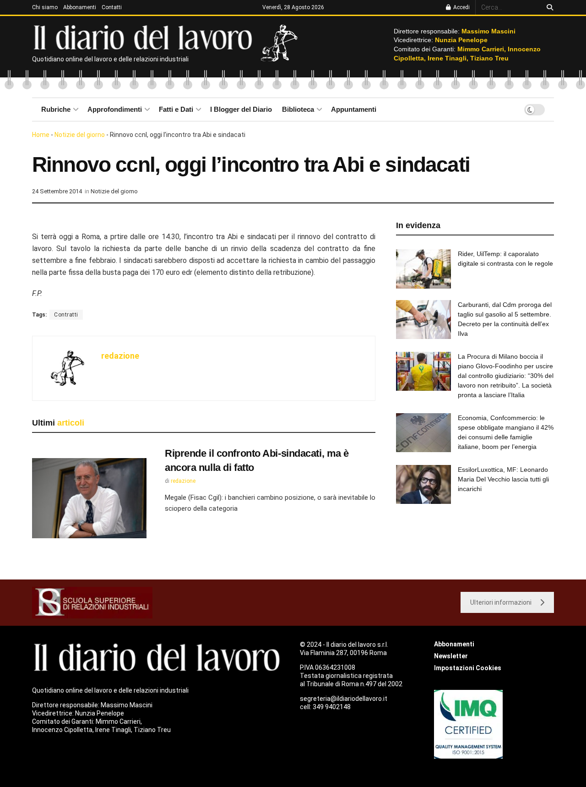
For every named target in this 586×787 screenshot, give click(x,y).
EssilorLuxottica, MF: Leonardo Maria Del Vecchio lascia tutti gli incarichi (503, 479)
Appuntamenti (353, 109)
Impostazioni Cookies (467, 668)
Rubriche (56, 109)
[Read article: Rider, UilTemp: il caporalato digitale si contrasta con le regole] (423, 269)
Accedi (461, 7)
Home (40, 134)
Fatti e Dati (176, 109)
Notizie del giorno (79, 134)
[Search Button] (548, 7)
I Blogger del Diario (241, 109)
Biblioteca (298, 109)
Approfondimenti (114, 109)
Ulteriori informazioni (501, 602)
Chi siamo (45, 7)
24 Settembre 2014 (57, 191)
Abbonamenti (79, 7)
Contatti (112, 7)
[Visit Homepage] (145, 36)
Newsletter (451, 656)
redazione (120, 356)
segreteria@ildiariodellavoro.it (343, 698)
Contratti (66, 315)
